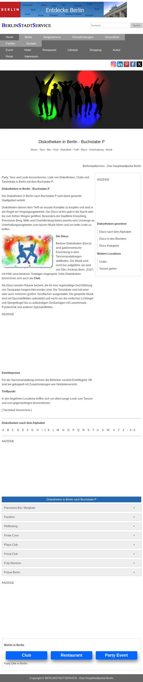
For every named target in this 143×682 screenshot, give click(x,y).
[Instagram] (113, 63)
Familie (10, 43)
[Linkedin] (120, 63)
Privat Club (11, 553)
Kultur (116, 50)
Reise (9, 56)
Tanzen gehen (108, 268)
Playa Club (11, 544)
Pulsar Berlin (12, 572)
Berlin (28, 37)
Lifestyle (73, 50)
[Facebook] (133, 63)
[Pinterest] (126, 63)
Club (26, 655)
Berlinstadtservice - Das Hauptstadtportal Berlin (112, 166)
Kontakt (31, 43)
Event (9, 50)
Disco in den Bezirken (112, 238)
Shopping (95, 50)
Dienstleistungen (82, 37)
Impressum (31, 56)
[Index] (26, 21)
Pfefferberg (11, 526)
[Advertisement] (48, 343)
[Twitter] (139, 63)
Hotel (27, 50)
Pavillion (9, 517)
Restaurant (49, 50)
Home (9, 37)
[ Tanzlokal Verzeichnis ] (17, 410)
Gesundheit (112, 37)
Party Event (116, 655)
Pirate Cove (11, 535)
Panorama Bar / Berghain (19, 507)
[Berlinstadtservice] (63, 3)
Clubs (103, 261)
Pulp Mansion (12, 563)
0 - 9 (132, 430)
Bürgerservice (52, 37)
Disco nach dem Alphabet (115, 231)
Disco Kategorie (109, 245)
